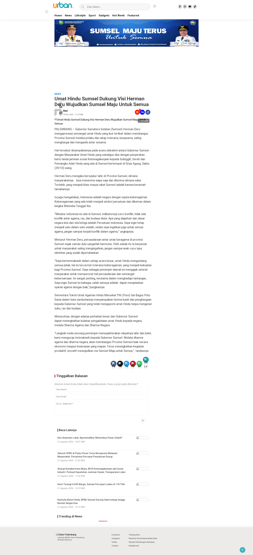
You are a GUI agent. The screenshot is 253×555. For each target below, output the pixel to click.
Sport (92, 16)
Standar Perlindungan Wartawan (142, 542)
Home (58, 16)
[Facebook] (180, 6)
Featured (133, 16)
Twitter (114, 542)
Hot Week (118, 16)
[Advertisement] (126, 68)
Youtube (115, 545)
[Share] (147, 112)
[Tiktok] (195, 6)
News (68, 16)
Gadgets (104, 16)
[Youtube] (190, 6)
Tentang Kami (134, 534)
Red (65, 111)
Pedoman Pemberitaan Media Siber (143, 538)
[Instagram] (185, 6)
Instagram (116, 538)
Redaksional (134, 545)
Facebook (116, 534)
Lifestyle (80, 16)
